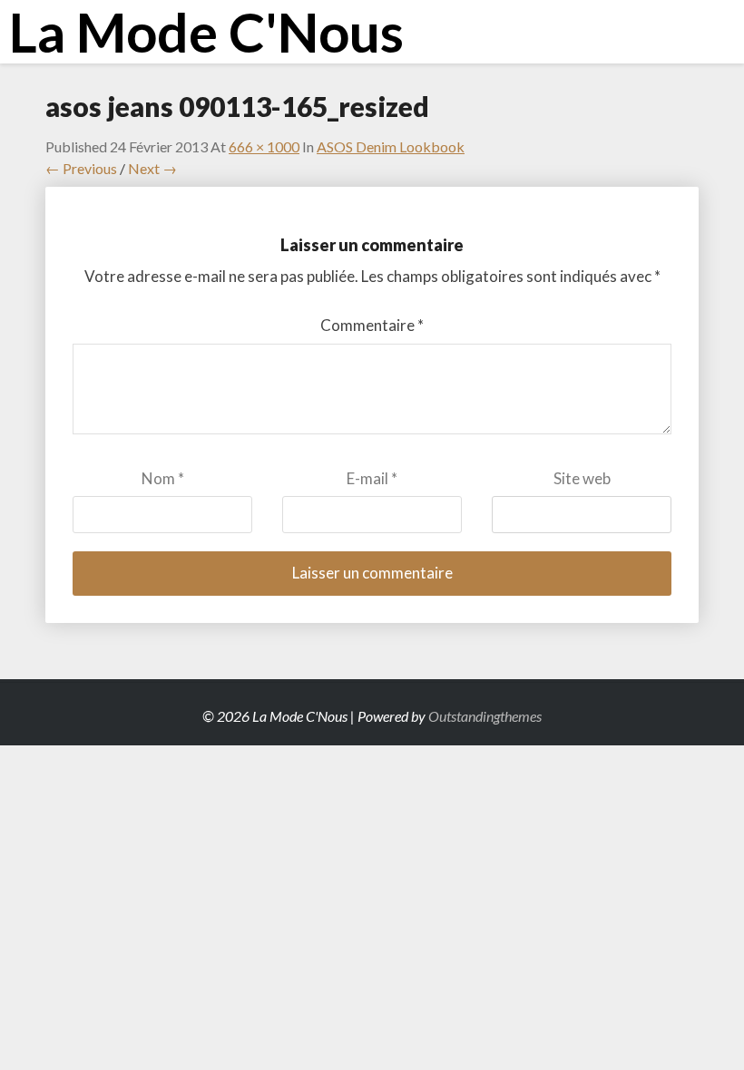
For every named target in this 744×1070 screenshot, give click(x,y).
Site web (582, 478)
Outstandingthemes (485, 716)
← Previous (81, 168)
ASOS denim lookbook (391, 146)
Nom (163, 478)
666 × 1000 (264, 146)
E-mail (372, 478)
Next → (152, 168)
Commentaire (372, 325)
